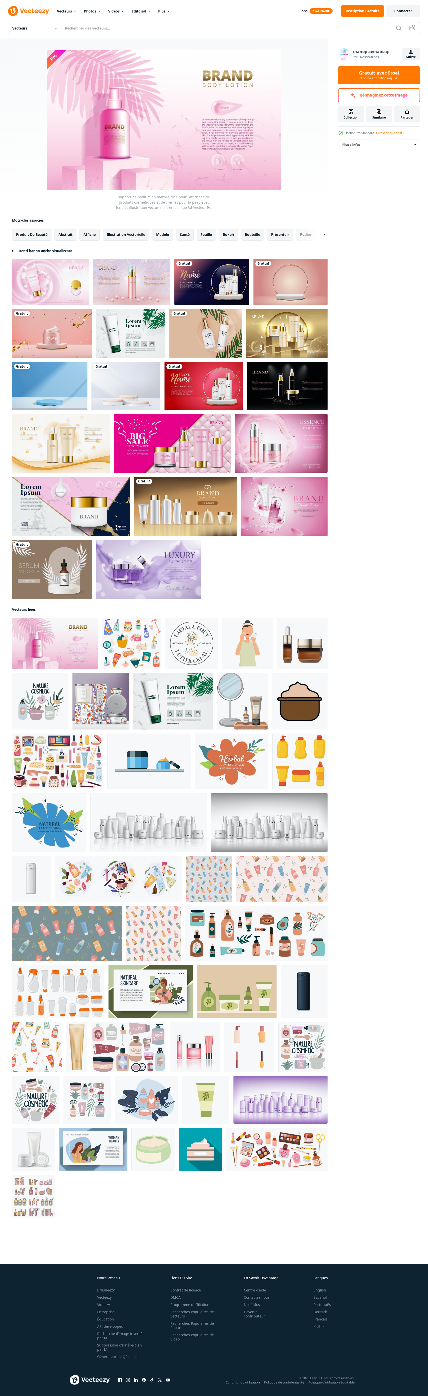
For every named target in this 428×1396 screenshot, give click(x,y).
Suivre (411, 57)
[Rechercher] (399, 28)
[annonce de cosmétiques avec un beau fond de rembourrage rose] (172, 443)
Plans (303, 11)
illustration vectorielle (126, 234)
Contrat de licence (185, 1290)
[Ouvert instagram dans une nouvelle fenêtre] (128, 1380)
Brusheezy (106, 1290)
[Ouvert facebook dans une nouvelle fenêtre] (120, 1380)
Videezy (103, 1304)
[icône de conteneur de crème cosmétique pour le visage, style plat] (200, 1149)
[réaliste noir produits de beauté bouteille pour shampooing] (304, 991)
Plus (161, 11)
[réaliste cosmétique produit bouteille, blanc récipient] (31, 879)
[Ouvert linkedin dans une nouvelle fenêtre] (136, 1380)
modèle (162, 234)
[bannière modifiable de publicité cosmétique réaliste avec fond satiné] (148, 569)
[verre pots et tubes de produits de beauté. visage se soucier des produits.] (128, 1047)
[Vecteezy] (28, 11)
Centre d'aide (255, 1290)
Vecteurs (64, 11)
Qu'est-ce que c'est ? (390, 133)
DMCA (175, 1297)
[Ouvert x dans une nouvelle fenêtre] (160, 1380)
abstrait (65, 234)
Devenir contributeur (254, 1313)
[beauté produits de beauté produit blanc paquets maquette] (269, 822)
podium (307, 234)
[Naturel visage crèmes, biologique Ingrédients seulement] (49, 822)
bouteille (252, 234)
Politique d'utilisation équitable (331, 1382)
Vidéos (114, 11)
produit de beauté (31, 234)
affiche (89, 234)
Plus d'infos (351, 145)
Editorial (139, 11)
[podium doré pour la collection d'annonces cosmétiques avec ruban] (287, 333)
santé (185, 234)
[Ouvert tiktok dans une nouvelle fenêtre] (152, 1380)
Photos (90, 11)
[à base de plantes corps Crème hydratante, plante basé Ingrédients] (231, 761)
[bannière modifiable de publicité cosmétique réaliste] (281, 443)
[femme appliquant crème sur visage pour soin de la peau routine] (247, 643)
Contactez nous (257, 1297)
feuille (206, 234)
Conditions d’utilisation (243, 1382)
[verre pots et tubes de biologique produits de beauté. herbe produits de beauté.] (35, 1100)
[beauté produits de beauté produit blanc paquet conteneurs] (148, 822)
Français (321, 1319)
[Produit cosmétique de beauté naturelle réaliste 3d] (211, 282)
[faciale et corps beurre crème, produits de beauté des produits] (191, 643)
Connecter (403, 11)
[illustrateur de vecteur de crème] (149, 761)
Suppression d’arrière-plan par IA (119, 1347)
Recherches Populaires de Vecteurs (192, 1313)
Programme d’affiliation (189, 1304)
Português (322, 1304)
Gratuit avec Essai (379, 75)
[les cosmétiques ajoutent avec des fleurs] (61, 443)
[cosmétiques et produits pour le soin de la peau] (146, 1100)
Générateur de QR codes (117, 1356)
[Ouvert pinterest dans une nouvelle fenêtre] (144, 1380)
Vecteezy (104, 1297)
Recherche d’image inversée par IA (120, 1335)
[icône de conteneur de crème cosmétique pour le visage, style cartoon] (153, 1149)
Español (320, 1297)
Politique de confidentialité (284, 1382)
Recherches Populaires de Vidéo (192, 1336)
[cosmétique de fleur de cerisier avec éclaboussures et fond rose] (284, 506)
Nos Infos (252, 1304)
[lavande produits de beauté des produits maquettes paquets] (280, 1100)
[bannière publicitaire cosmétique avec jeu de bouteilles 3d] (185, 506)
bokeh (228, 234)
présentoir (280, 234)
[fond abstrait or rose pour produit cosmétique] (131, 282)
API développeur (111, 1326)
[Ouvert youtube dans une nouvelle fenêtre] (168, 1380)
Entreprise (106, 1311)
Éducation (105, 1319)
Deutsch (320, 1311)
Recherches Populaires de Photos (192, 1325)
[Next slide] (320, 235)
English (320, 1290)
